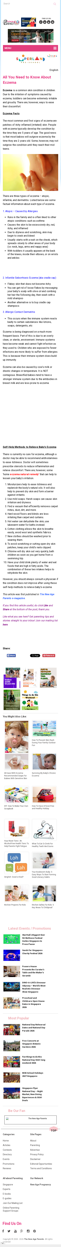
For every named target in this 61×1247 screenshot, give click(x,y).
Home (6, 1140)
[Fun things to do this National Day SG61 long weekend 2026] (12, 1062)
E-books (7, 1194)
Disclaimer (35, 1159)
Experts (6, 1189)
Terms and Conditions (41, 1168)
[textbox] (28, 3)
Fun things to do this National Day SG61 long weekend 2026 (33, 1060)
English (54, 70)
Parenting (35, 1145)
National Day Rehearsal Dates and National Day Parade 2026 (34, 1027)
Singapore (8, 1184)
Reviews (7, 1168)
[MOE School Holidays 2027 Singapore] (12, 1077)
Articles (6, 1145)
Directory (7, 1154)
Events (6, 1159)
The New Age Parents (34, 1239)
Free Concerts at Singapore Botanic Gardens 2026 (31, 1044)
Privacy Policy (37, 1154)
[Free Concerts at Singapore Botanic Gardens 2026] (12, 1045)
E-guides (7, 1198)
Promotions (8, 1164)
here (5, 624)
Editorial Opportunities (41, 1164)
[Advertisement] (32, 11)
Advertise (35, 1150)
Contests (7, 1150)
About (33, 1140)
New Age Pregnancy (40, 1184)
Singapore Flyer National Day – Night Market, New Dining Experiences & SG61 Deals (32, 1094)
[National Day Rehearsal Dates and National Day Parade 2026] (12, 1029)
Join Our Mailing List (13, 1203)
